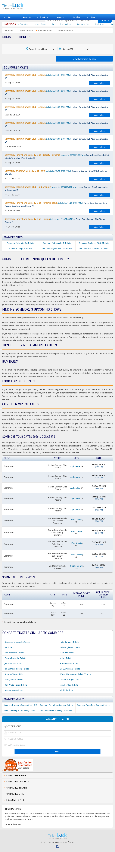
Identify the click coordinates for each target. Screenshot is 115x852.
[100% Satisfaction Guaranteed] (17, 765)
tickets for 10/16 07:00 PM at (56, 172)
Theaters (44, 17)
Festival (76, 17)
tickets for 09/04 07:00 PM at (56, 76)
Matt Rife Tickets (67, 652)
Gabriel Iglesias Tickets (70, 647)
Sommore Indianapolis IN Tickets (57, 243)
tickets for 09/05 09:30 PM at (56, 124)
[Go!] (105, 20)
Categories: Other (15, 794)
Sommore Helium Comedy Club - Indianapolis (57, 710)
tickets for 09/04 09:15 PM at (56, 92)
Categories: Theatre (16, 787)
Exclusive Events (15, 800)
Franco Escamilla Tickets (15, 658)
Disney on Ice (74, 24)
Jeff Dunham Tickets (13, 663)
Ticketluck (21, 6)
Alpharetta (75, 466)
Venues (60, 17)
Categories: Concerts (17, 781)
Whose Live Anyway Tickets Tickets (75, 674)
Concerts (27, 17)
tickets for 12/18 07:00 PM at (55, 220)
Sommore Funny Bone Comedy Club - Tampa (94, 705)
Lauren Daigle (30, 24)
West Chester (76, 519)
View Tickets (99, 83)
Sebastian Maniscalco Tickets (17, 642)
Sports (10, 17)
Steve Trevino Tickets (14, 690)
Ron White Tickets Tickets (16, 685)
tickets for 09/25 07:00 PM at (57, 156)
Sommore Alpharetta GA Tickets (20, 243)
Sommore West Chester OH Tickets (94, 248)
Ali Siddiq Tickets (67, 690)
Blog (93, 17)
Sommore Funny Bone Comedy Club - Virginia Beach (21, 710)
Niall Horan (91, 24)
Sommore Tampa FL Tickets (20, 248)
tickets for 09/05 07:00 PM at (56, 108)
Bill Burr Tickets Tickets (70, 668)
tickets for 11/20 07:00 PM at (56, 204)
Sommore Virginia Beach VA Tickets (57, 248)
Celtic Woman (108, 24)
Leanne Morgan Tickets (70, 679)
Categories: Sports (16, 775)
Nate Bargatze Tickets (69, 642)
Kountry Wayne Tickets (15, 674)
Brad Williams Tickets (69, 663)
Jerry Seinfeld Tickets (69, 685)
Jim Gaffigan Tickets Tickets (17, 668)
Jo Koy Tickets (66, 658)
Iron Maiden (56, 24)
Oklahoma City (76, 565)
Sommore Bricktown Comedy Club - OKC (20, 705)
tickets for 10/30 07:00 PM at (56, 188)
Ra (44, 24)
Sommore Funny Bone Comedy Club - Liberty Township (57, 705)
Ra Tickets (9, 647)
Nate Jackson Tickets (14, 679)
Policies (71, 842)
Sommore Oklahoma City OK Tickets (94, 243)
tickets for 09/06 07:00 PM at (56, 140)
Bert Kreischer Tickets (14, 652)
